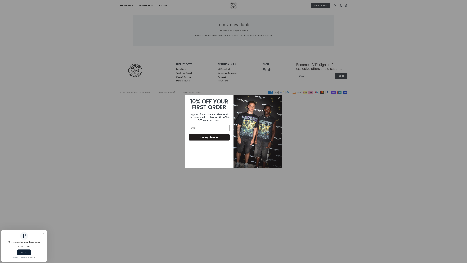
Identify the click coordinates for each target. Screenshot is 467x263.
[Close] (279, 98)
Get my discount (209, 137)
